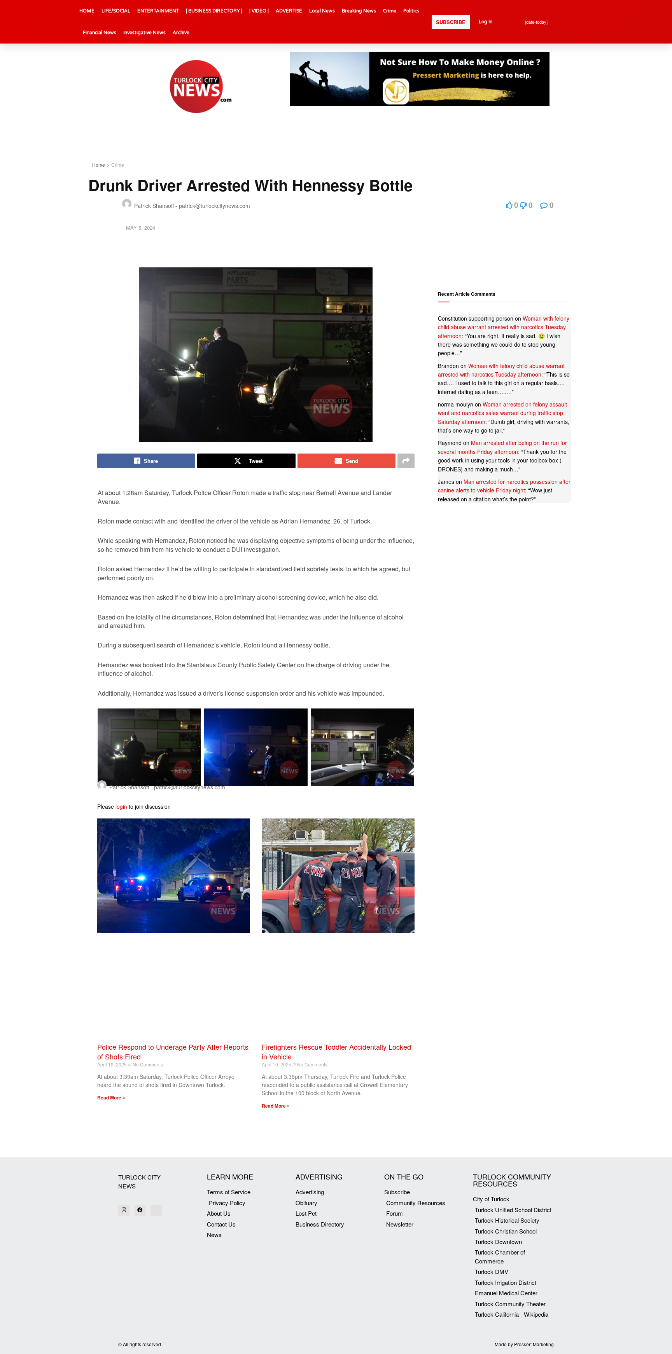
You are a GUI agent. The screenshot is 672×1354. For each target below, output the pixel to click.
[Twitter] (156, 1210)
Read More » (111, 1097)
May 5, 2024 (140, 227)
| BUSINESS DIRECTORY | (214, 11)
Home (98, 164)
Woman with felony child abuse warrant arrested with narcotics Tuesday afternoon (503, 327)
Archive (181, 32)
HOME (86, 11)
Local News (322, 11)
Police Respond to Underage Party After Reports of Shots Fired (172, 1051)
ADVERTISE (289, 11)
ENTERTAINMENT (158, 11)
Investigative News (144, 32)
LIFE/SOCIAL (116, 11)
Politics (411, 11)
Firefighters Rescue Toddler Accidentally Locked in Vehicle (336, 1051)
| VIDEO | (259, 11)
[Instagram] (124, 1210)
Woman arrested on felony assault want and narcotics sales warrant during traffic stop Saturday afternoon (502, 413)
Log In (485, 21)
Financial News (99, 32)
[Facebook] (140, 1210)
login (121, 806)
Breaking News (359, 11)
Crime (389, 11)
